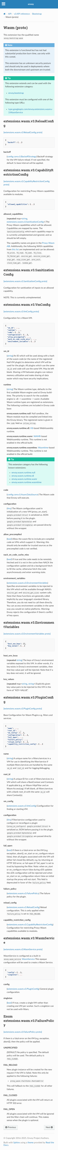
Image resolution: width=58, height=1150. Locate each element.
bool (9, 539)
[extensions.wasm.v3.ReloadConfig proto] (23, 132)
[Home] (5, 14)
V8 (31, 428)
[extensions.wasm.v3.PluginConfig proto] (23, 709)
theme (30, 1143)
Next (48, 1127)
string (24, 219)
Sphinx (16, 1143)
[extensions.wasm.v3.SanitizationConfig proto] (25, 281)
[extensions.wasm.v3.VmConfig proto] (21, 311)
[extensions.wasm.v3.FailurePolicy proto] (23, 1032)
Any (9, 508)
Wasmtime (43, 448)
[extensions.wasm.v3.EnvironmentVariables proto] (27, 634)
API (9, 14)
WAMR (37, 436)
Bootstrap (37, 14)
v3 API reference (22, 14)
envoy (31, 4)
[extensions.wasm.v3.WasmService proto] (23, 949)
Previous (11, 1127)
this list (15, 249)
